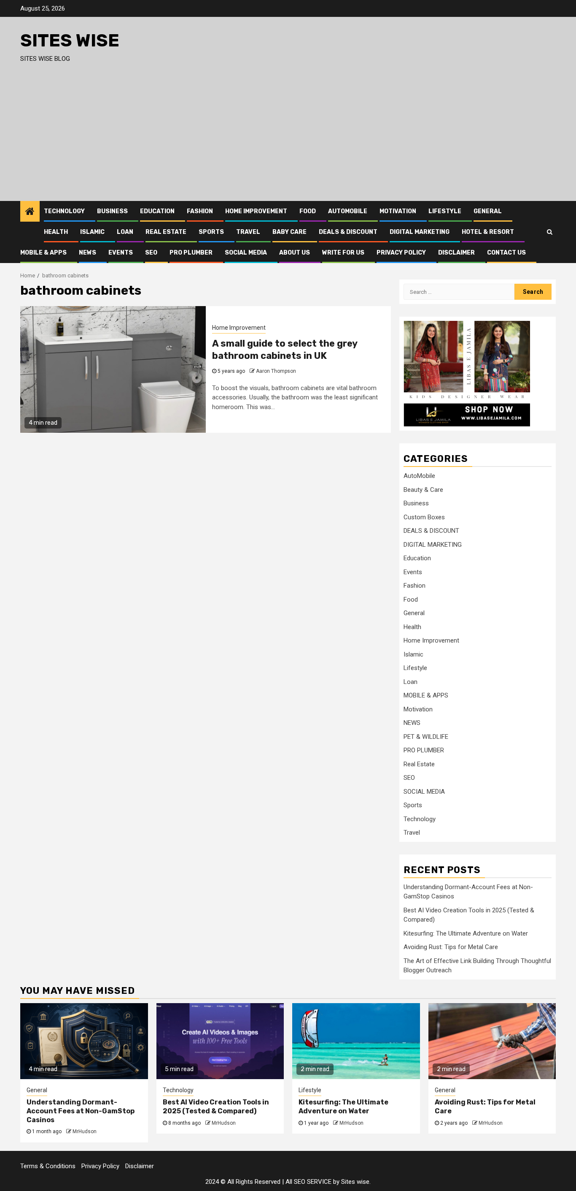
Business (112, 211)
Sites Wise (69, 40)
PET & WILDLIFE (426, 737)
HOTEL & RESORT (488, 232)
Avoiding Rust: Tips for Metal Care (451, 947)
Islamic (92, 232)
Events (120, 252)
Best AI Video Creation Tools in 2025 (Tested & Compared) (216, 1106)
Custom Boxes (424, 517)
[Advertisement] (288, 138)
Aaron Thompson (276, 371)
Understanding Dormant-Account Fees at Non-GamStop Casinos (81, 1111)
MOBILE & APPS (43, 252)
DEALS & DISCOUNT (348, 232)
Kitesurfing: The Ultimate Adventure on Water (466, 933)
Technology (64, 211)
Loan (125, 232)
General (488, 211)
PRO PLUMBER (191, 252)
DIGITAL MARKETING (419, 232)
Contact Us (506, 252)
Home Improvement (256, 211)
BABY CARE (289, 232)
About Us (294, 252)
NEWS (87, 252)
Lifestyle (444, 211)
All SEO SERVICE (308, 1182)
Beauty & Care (423, 490)
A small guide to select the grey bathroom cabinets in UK (284, 349)
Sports (211, 232)
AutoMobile (347, 211)
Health (56, 232)
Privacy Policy (401, 252)
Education (157, 211)
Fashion (200, 211)
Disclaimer (456, 252)
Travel (248, 232)
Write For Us (343, 252)
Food (307, 211)
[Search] (549, 232)
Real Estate (165, 232)
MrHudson (85, 1131)
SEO (151, 252)
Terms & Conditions (47, 1166)
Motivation (398, 211)
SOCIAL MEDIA (246, 252)
